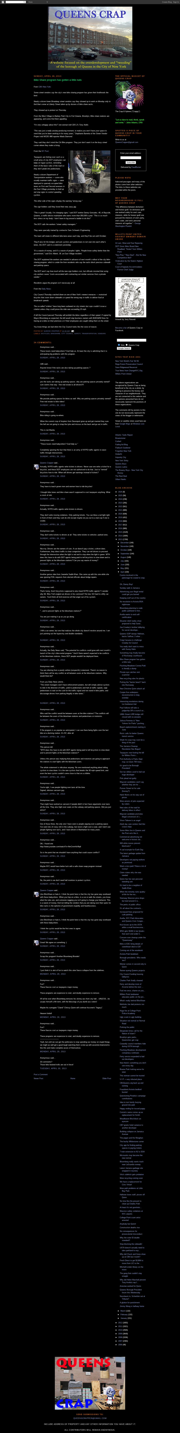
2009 (120, 1334)
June (123, 565)
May (123, 568)
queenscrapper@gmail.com (90, 1418)
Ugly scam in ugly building (130, 1017)
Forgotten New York (123, 451)
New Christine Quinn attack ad (132, 689)
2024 (120, 499)
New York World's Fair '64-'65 (127, 361)
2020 (120, 514)
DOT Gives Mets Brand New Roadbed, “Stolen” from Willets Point (128, 249)
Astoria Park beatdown (129, 954)
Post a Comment (41, 1074)
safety (77, 333)
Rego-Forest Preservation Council (129, 364)
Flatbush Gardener (122, 448)
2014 (120, 536)
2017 (120, 525)
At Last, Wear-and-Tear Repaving (128, 243)
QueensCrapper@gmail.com (126, 142)
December (125, 543)
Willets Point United (123, 374)
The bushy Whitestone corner (132, 1141)
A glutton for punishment (130, 1303)
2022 (120, 506)
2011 (120, 1326)
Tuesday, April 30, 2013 (53, 1068)
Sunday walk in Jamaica (130, 588)
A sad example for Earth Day (131, 850)
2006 (120, 1345)
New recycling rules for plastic (132, 678)
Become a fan (121, 328)
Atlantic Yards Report (124, 435)
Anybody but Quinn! (128, 1224)
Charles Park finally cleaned (131, 980)
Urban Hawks (120, 479)
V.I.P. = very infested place (131, 1079)
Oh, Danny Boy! (126, 584)
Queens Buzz (120, 464)
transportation (89, 333)
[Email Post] (72, 331)
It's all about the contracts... (131, 908)
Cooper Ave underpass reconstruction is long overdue (129, 695)
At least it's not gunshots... (131, 1207)
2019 (120, 517)
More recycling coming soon (131, 1178)
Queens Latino (121, 467)
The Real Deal (121, 476)
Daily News (46, 289)
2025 (120, 495)
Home (72, 1078)
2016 (120, 528)
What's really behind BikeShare (132, 1001)
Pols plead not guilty (128, 778)
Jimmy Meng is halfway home (132, 1306)
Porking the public (127, 1027)
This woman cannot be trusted (132, 1076)
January (124, 1318)
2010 (120, 1330)
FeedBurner (136, 167)
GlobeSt (118, 454)
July (122, 561)
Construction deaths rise (130, 1227)
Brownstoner (120, 438)
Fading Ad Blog (121, 444)
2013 (120, 539)
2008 (120, 1337)
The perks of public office (130, 905)
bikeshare (55, 333)
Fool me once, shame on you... (132, 991)
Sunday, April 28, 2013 (52, 358)
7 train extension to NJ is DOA (132, 1152)
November (125, 546)
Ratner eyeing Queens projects (132, 970)
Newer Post (38, 1078)
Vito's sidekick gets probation (132, 1174)
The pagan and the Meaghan (131, 1138)
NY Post (45, 151)
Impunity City (120, 457)
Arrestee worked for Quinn (130, 1286)
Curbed (118, 441)
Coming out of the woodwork (131, 950)
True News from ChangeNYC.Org (128, 371)
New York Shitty (121, 461)
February (124, 1314)
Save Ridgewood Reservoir (126, 367)
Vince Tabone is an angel (130, 820)
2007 (120, 1341)
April (123, 572)
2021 (120, 510)
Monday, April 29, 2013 (53, 974)
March (123, 1311)
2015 (120, 532)
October (124, 550)
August (124, 557)
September (125, 554)
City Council (67, 333)
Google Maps (125, 424)
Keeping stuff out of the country (133, 598)
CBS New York (45, 87)
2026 (120, 492)
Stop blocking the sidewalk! (131, 1244)
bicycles (45, 333)
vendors (102, 333)
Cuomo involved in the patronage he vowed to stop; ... (132, 578)
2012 (120, 1323)
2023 (120, 503)
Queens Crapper (52, 331)
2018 (120, 521)
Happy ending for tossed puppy (132, 1109)
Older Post (106, 1078)
